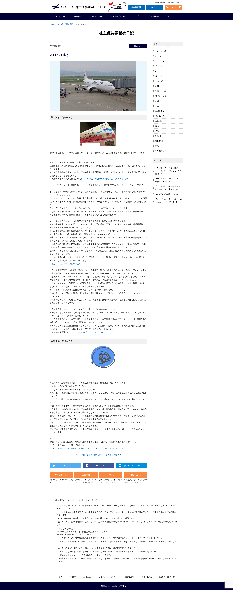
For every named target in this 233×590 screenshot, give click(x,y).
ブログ (140, 16)
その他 (158, 56)
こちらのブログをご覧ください (90, 332)
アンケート (160, 61)
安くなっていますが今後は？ (106, 455)
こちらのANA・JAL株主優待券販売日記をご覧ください (105, 179)
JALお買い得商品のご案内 (166, 194)
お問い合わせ (173, 16)
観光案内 (159, 141)
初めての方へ (59, 16)
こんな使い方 (161, 51)
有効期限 (159, 121)
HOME (52, 24)
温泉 (157, 131)
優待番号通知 (161, 96)
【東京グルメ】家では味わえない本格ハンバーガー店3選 (168, 200)
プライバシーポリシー (108, 577)
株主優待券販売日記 (65, 24)
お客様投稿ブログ (167, 577)
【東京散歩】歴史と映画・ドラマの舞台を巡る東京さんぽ (168, 187)
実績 (157, 106)
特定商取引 (130, 577)
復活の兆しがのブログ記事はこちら (67, 264)
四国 (157, 101)
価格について (161, 91)
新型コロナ (137, 46)
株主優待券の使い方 (119, 16)
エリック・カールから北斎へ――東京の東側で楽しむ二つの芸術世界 (168, 171)
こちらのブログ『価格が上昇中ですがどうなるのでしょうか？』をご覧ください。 (91, 448)
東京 (157, 126)
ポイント (159, 76)
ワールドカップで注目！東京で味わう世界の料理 (168, 180)
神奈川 (158, 136)
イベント (159, 66)
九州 (157, 86)
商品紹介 (78, 16)
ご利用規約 (147, 577)
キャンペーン (161, 71)
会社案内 (155, 16)
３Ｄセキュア (161, 151)
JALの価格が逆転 (84, 455)
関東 (157, 146)
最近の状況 (160, 116)
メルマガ (159, 81)
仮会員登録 (136, 7)
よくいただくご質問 (67, 577)
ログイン (155, 7)
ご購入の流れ (96, 16)
